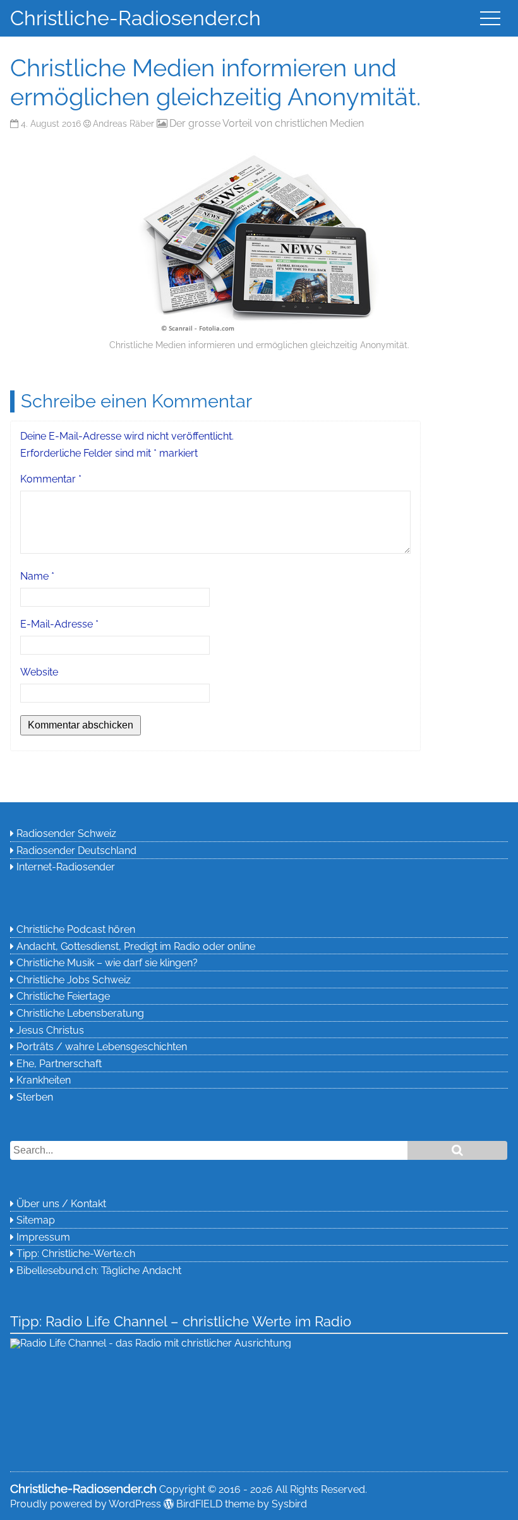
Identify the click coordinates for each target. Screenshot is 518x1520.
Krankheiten (43, 1080)
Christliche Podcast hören (75, 929)
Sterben (34, 1097)
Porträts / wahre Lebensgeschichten (101, 1047)
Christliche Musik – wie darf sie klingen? (107, 963)
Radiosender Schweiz (66, 833)
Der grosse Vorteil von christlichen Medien (266, 123)
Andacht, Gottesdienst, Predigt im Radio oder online (135, 946)
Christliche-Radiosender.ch (135, 18)
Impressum (43, 1237)
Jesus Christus (50, 1030)
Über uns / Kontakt (61, 1204)
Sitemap (35, 1220)
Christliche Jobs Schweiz (73, 980)
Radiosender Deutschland (76, 850)
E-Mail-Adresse (59, 624)
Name (37, 576)
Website (39, 672)
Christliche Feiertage (63, 996)
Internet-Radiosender (65, 867)
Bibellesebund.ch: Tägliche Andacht (98, 1271)
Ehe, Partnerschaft (59, 1064)
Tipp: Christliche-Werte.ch (75, 1254)
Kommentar (50, 479)
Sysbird (289, 1504)
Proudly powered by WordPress (85, 1504)
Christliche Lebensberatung (80, 1013)
